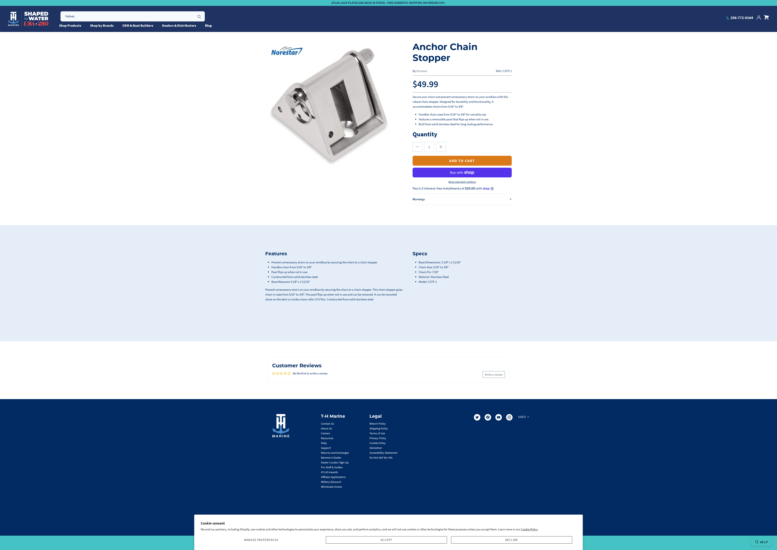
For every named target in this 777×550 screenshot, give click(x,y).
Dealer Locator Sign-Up (335, 462)
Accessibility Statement (383, 453)
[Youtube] (498, 417)
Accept (386, 540)
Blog (208, 25)
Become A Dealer (331, 457)
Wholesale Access (331, 487)
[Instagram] (509, 417)
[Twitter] (477, 417)
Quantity (425, 134)
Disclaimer (375, 448)
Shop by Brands (102, 25)
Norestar (421, 71)
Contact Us (327, 423)
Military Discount (331, 482)
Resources (327, 438)
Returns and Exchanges (335, 453)
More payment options (462, 182)
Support (326, 448)
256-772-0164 (741, 17)
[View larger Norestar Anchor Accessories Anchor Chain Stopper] (329, 104)
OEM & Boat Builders (137, 25)
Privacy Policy (377, 438)
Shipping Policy (378, 428)
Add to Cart (462, 160)
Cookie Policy (529, 529)
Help (764, 542)
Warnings (419, 199)
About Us (326, 428)
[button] (417, 147)
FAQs (324, 443)
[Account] (758, 17)
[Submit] (199, 16)
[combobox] (133, 16)
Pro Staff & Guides (332, 467)
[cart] (766, 17)
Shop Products (70, 25)
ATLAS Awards (329, 472)
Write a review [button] (494, 374)
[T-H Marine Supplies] (28, 19)
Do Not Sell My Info (381, 457)
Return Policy (377, 423)
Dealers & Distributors (179, 25)
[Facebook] (488, 417)
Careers (325, 433)
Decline (511, 540)
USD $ (522, 417)
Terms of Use (377, 433)
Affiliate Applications (333, 477)
